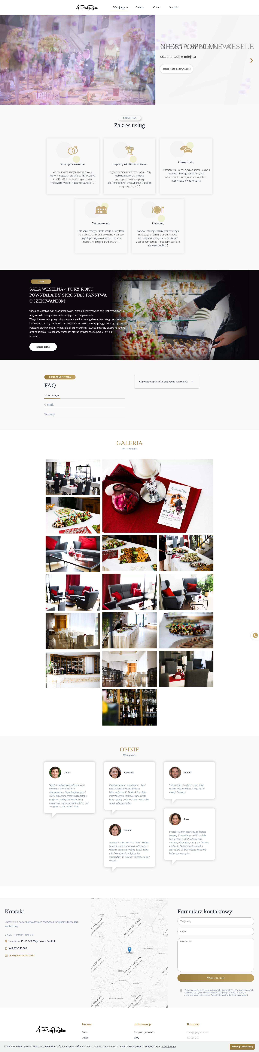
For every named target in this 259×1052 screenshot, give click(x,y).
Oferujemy (119, 7)
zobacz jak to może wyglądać (177, 69)
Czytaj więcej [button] (169, 1046)
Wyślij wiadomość (216, 978)
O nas (156, 7)
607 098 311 (193, 1037)
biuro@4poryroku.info (21, 955)
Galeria (139, 7)
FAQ (136, 1037)
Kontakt (174, 7)
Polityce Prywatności (238, 995)
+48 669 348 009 (18, 948)
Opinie (85, 1037)
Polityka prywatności (144, 1032)
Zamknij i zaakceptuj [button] (242, 1046)
